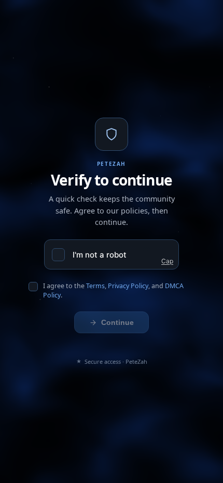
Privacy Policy (128, 285)
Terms (95, 285)
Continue (117, 322)
